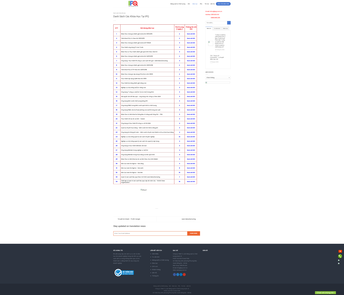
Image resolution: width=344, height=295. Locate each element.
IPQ (201, 4)
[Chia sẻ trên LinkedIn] (127, 211)
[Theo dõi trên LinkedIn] (181, 274)
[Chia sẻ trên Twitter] (118, 211)
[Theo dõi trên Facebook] (174, 274)
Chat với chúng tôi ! (325, 292)
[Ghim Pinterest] (124, 211)
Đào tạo (195, 4)
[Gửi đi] (229, 23)
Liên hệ (212, 4)
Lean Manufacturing (189, 219)
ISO (189, 4)
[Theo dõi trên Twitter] (177, 274)
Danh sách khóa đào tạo (119, 13)
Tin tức (207, 4)
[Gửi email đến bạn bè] (121, 211)
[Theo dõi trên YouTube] (184, 274)
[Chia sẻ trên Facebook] (115, 211)
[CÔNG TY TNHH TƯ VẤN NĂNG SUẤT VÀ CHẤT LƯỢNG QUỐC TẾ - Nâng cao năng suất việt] (120, 4)
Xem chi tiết (191, 43)
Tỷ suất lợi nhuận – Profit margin (128, 219)
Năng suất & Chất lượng (177, 4)
